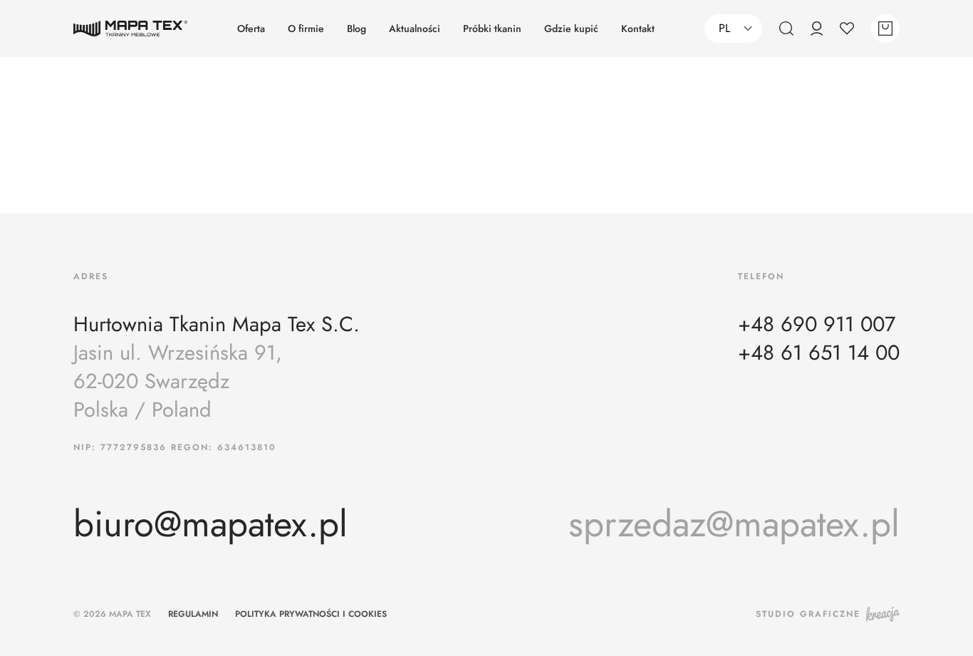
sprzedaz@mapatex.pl (734, 524)
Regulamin (193, 614)
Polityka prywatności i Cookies (311, 614)
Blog (356, 28)
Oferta (251, 28)
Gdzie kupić (571, 28)
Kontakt (638, 28)
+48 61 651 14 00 (819, 353)
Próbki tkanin (492, 28)
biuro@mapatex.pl (210, 524)
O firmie (306, 28)
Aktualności (414, 28)
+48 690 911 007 (816, 325)
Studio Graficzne (808, 614)
